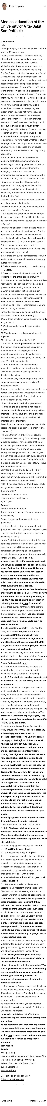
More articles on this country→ (15, 1076)
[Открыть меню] (44, 6)
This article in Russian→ (12, 1079)
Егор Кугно (16, 6)
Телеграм (33, 1101)
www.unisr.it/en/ (8, 1070)
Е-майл (42, 1101)
